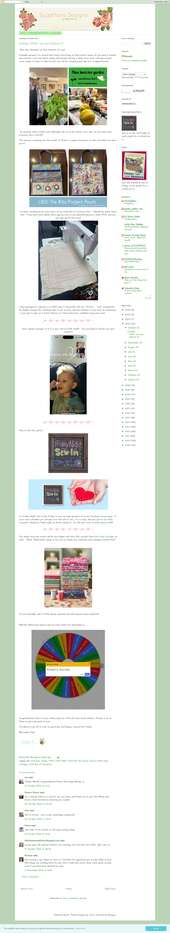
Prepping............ (130, 203)
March (131, 370)
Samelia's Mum (131, 288)
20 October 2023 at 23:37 (38, 819)
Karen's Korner (32, 793)
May (130, 361)
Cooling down (130, 219)
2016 (128, 413)
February (132, 375)
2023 (128, 324)
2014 (128, 422)
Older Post (110, 889)
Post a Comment (30, 877)
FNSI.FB (72, 761)
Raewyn (28, 856)
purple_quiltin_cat (133, 209)
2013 (128, 427)
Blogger (112, 915)
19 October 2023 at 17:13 (37, 786)
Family (44, 761)
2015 (128, 418)
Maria (27, 826)
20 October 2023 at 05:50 (38, 804)
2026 (128, 310)
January (132, 380)
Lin (26, 777)
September (134, 343)
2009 (128, 445)
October (132, 328)
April (130, 366)
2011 (127, 436)
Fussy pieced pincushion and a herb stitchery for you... (135, 251)
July (130, 352)
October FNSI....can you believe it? (135, 334)
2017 (128, 409)
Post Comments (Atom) (75, 898)
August (132, 347)
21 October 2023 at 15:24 (37, 834)
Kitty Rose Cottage (104, 537)
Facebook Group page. (101, 516)
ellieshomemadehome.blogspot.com (42, 841)
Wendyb (128, 56)
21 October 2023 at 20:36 (38, 849)
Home (23, 33)
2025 (128, 315)
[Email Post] (58, 757)
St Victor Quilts (132, 217)
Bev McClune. (87, 307)
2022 (128, 385)
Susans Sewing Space (135, 235)
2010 (128, 441)
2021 (128, 390)
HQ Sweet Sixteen (87, 761)
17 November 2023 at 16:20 (38, 870)
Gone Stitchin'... (131, 278)
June (130, 357)
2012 (128, 432)
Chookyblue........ (131, 201)
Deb (27, 811)
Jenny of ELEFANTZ (135, 246)
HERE (104, 215)
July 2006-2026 (131, 262)
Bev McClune (33, 761)
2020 (128, 395)
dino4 (91, 915)
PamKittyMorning (133, 259)
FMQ (51, 761)
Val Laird (128, 267)
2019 (128, 399)
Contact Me (56, 33)
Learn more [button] (80, 928)
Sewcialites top (131, 211)
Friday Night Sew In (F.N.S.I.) (38, 33)
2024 (128, 319)
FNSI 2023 (61, 761)
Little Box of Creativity (40, 764)
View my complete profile (134, 61)
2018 (128, 404)
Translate (143, 78)
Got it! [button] (156, 929)
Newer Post (27, 889)
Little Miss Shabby (133, 225)
